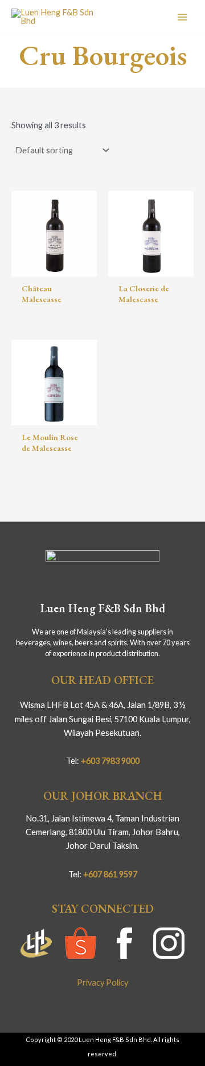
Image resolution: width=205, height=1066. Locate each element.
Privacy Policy (102, 982)
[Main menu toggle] (182, 16)
